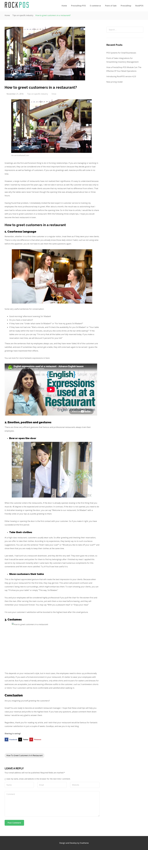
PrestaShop (126, 5)
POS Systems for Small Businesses (121, 52)
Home (64, 5)
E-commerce (95, 5)
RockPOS (139, 5)
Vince (54, 94)
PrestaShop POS (78, 5)
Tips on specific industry (22, 15)
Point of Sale (111, 5)
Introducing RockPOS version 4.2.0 (121, 76)
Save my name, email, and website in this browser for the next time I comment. (38, 779)
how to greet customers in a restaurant (24, 755)
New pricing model (114, 82)
